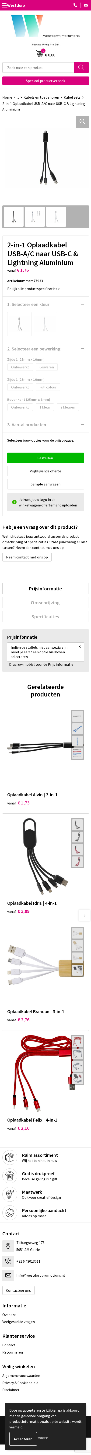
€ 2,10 (18, 1128)
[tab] (45, 588)
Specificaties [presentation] (45, 616)
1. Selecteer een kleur (28, 304)
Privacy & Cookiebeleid (20, 1382)
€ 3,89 (18, 911)
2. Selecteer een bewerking (33, 349)
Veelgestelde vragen (18, 1321)
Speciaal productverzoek (45, 80)
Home (7, 97)
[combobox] (38, 67)
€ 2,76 (18, 1019)
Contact (8, 1345)
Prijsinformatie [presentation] (45, 588)
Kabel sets (72, 97)
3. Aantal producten (26, 424)
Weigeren (43, 1437)
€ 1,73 (18, 803)
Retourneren (12, 1352)
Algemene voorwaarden (21, 1375)
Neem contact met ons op (27, 557)
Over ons (9, 1314)
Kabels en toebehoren (41, 97)
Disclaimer (10, 1389)
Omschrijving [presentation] (45, 602)
